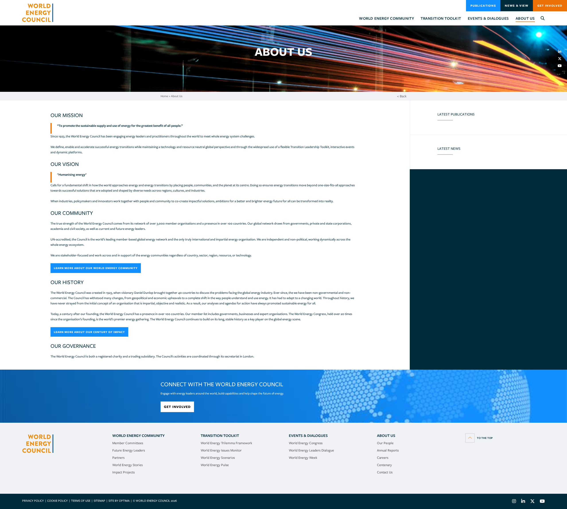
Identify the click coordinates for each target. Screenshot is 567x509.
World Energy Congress (305, 443)
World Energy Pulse (215, 465)
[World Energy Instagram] (514, 502)
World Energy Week (303, 458)
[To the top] (479, 437)
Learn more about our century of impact (89, 332)
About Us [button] (525, 18)
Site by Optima (119, 501)
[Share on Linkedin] (561, 51)
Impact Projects (123, 472)
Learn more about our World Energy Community (96, 268)
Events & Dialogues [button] (488, 18)
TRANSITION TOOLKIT (220, 435)
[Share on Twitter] (561, 58)
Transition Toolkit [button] (441, 18)
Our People (385, 443)
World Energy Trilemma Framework (226, 443)
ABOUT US (386, 435)
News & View (516, 6)
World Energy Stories (127, 465)
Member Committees (127, 443)
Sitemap (99, 501)
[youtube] (561, 65)
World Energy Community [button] (386, 18)
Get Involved (550, 6)
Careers (382, 458)
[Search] (543, 18)
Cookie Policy (57, 501)
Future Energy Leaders (128, 450)
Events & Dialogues (308, 435)
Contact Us (384, 472)
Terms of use (80, 501)
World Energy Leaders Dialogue (311, 450)
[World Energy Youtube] (541, 502)
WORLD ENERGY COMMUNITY (138, 435)
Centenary (384, 465)
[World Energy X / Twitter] (532, 502)
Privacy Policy (33, 501)
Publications (483, 6)
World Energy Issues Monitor (221, 450)
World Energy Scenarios (218, 458)
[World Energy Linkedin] (523, 502)
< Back (401, 96)
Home (164, 96)
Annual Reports (388, 450)
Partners (118, 458)
